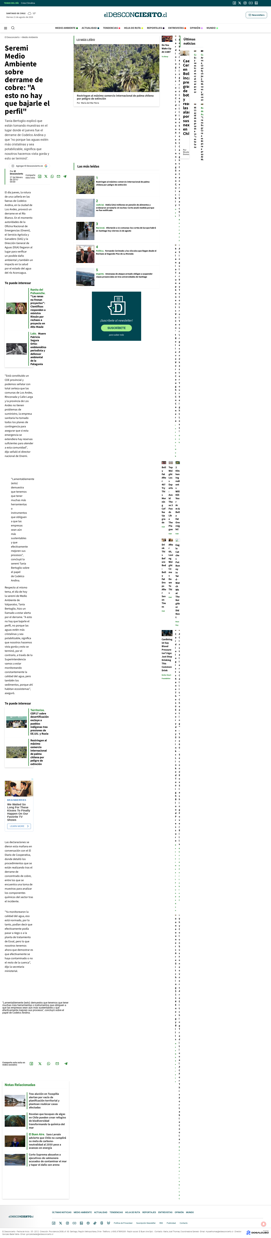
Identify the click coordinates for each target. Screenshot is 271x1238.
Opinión (195, 28)
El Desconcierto (12, 37)
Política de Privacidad (123, 1223)
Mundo (211, 28)
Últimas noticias (61, 1212)
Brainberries (16, 800)
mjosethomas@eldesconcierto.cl (219, 1231)
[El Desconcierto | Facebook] (234, 3)
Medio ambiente (65, 28)
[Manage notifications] (263, 1224)
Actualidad (89, 28)
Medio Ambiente (30, 37)
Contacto (184, 1223)
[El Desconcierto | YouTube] (250, 3)
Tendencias (110, 28)
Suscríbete (116, 328)
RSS (161, 1223)
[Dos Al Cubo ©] (258, 1234)
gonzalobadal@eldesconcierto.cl (39, 1234)
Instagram (67, 1223)
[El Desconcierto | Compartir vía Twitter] (46, 176)
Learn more (17, 826)
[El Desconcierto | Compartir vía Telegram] (65, 176)
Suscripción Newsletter (146, 1223)
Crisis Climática (28, 3)
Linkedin (81, 1223)
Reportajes (154, 28)
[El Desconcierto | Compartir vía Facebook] (40, 176)
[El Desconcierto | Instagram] (245, 3)
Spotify (88, 1223)
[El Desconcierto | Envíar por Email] (58, 176)
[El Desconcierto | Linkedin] (256, 3)
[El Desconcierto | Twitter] (239, 3)
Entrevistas (176, 28)
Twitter (60, 1223)
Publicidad (171, 1223)
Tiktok (94, 1223)
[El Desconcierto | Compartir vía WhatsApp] (52, 176)
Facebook (53, 1223)
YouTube (74, 1223)
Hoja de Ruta (132, 28)
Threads (101, 1223)
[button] (256, 15)
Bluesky (108, 1223)
